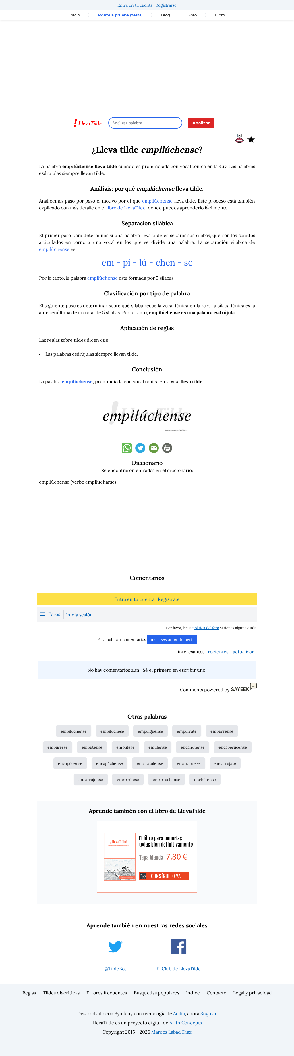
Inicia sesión (79, 615)
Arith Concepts (185, 1023)
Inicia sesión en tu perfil (172, 639)
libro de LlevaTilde (126, 208)
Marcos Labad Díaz (171, 1032)
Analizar (201, 122)
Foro (192, 15)
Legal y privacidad (252, 993)
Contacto (216, 993)
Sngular (208, 1013)
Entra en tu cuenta (134, 5)
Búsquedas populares (156, 993)
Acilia (179, 1013)
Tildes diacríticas (61, 993)
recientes (218, 651)
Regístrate (169, 599)
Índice (193, 993)
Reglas (29, 993)
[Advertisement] (147, 65)
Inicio (74, 15)
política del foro (205, 627)
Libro (220, 15)
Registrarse (166, 5)
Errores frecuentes (106, 993)
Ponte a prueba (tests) (120, 15)
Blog (165, 15)
